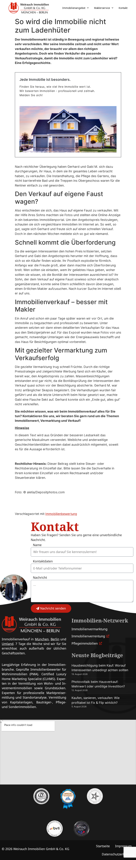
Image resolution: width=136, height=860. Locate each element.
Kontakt (123, 8)
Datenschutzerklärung (118, 854)
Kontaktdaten (43, 561)
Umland (7, 644)
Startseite (103, 846)
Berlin (55, 639)
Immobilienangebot (73, 8)
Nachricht (40, 577)
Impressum (123, 846)
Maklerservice (102, 8)
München (42, 639)
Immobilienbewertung (61, 514)
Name (37, 545)
